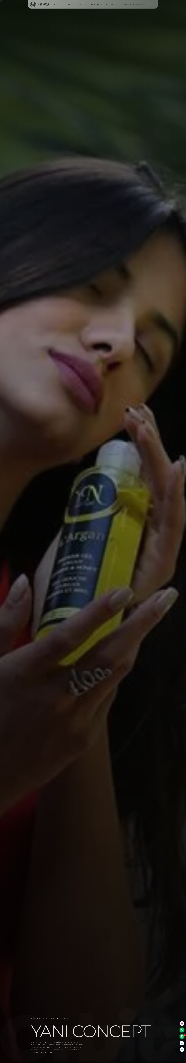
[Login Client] (182, 1049)
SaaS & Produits (83, 4)
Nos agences (138, 4)
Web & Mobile (59, 4)
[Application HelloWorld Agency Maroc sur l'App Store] (182, 1043)
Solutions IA (71, 4)
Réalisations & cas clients (47, 1018)
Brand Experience (98, 4)
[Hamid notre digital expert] (182, 1036)
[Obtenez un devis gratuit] (182, 1023)
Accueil (33, 1018)
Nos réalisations (125, 4)
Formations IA (111, 4)
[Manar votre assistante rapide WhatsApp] (182, 1030)
